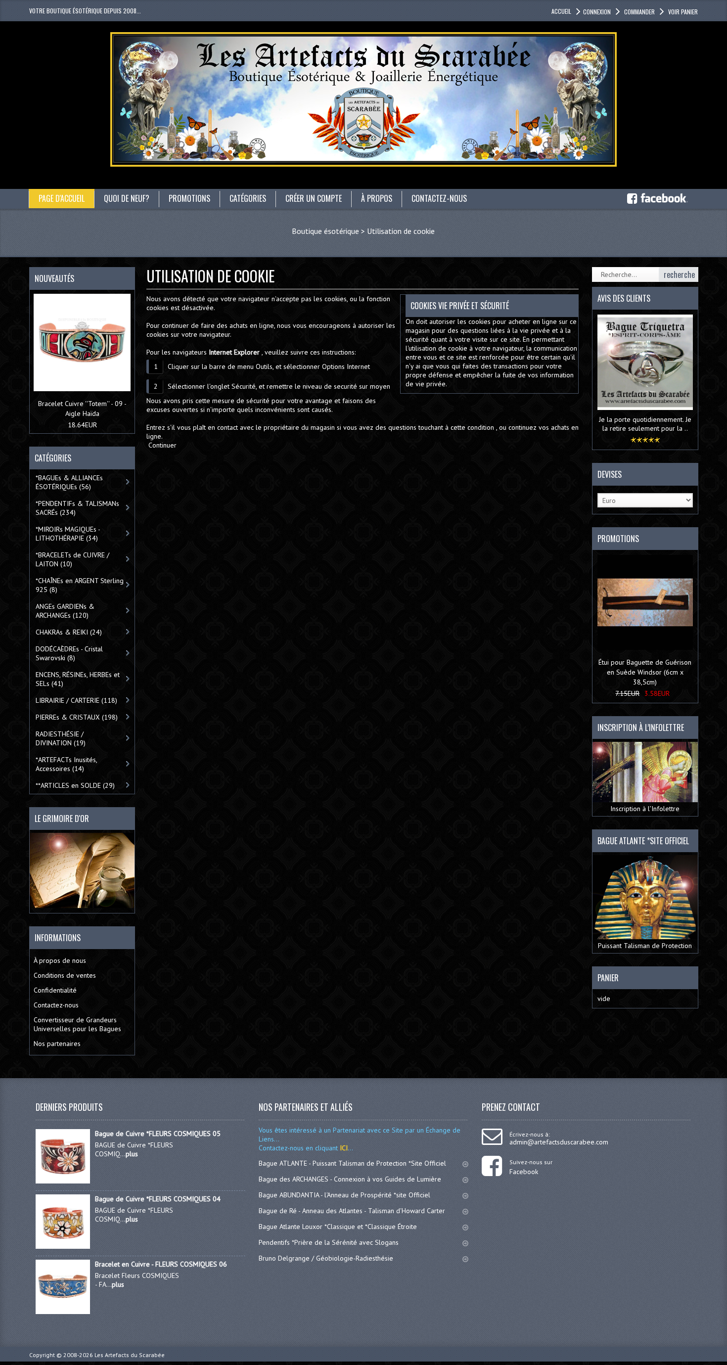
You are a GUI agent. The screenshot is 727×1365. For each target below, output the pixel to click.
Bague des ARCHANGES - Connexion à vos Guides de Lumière (350, 1179)
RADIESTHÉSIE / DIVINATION (61, 738)
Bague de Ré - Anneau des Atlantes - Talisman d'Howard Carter (352, 1210)
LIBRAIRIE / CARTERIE (76, 700)
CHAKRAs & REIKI (69, 632)
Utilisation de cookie (401, 231)
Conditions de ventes (65, 975)
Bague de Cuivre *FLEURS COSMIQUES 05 (158, 1133)
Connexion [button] (597, 11)
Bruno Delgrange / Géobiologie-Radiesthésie (326, 1258)
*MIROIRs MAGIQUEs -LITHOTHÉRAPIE (68, 534)
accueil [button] (561, 11)
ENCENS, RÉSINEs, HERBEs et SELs (78, 679)
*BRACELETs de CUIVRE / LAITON (72, 559)
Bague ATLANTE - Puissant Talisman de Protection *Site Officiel (352, 1163)
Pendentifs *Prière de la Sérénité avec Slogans (329, 1242)
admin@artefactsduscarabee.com (558, 1142)
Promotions (618, 539)
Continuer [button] (162, 445)
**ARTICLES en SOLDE (75, 785)
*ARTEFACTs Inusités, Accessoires (66, 764)
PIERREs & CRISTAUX (77, 717)
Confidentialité (55, 990)
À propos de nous (60, 960)
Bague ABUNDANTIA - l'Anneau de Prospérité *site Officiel (344, 1194)
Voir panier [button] (683, 11)
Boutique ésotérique (325, 231)
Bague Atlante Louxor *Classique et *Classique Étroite (338, 1226)
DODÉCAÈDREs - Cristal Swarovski (69, 653)
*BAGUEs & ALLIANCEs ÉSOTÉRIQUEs (69, 482)
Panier (608, 978)
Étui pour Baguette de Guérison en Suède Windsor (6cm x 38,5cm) (644, 672)
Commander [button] (639, 11)
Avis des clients (623, 298)
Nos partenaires (57, 1043)
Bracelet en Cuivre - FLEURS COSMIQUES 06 (161, 1264)
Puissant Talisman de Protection (645, 945)
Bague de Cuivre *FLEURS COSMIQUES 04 (158, 1198)
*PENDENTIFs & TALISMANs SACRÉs (77, 508)
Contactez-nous (56, 1005)
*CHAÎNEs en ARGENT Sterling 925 (80, 585)
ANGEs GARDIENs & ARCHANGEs (65, 611)
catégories (247, 198)
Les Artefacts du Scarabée (129, 1355)
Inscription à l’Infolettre (645, 808)
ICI (343, 1147)
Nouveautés (54, 278)
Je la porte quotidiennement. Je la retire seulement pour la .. (645, 424)
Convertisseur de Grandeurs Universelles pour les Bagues (77, 1024)
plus (132, 1153)
